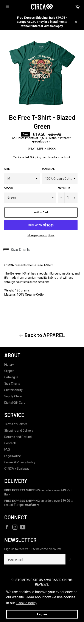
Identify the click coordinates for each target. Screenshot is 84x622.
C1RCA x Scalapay (16, 468)
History (9, 364)
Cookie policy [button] (26, 603)
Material (48, 168)
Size (7, 168)
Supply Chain (13, 396)
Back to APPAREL (44, 335)
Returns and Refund (18, 437)
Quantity (64, 187)
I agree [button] (42, 614)
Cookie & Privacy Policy (19, 462)
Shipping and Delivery (18, 430)
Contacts (10, 443)
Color (8, 187)
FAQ (7, 449)
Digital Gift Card (14, 402)
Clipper (9, 371)
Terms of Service (16, 424)
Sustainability (13, 390)
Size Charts (20, 249)
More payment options (41, 235)
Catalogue (11, 377)
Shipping (35, 157)
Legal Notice (12, 456)
